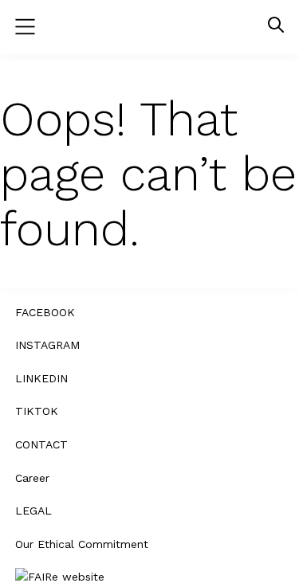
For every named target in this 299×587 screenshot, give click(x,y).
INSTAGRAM (47, 345)
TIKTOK (36, 411)
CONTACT (41, 444)
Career (32, 478)
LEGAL (33, 510)
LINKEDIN (41, 378)
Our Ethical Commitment (81, 544)
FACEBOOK (45, 312)
